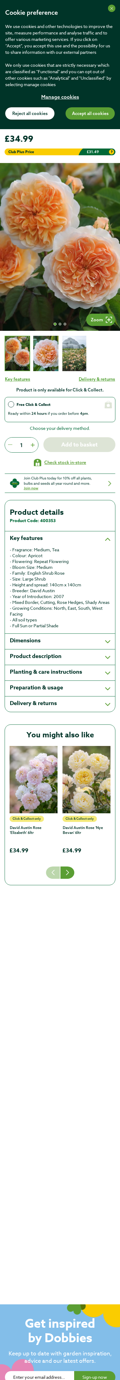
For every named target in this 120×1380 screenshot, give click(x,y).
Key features (17, 379)
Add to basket (79, 445)
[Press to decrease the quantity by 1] (10, 445)
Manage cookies (60, 97)
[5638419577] (34, 779)
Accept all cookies (90, 114)
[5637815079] (86, 779)
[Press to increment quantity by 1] (32, 445)
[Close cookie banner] (111, 8)
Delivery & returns (97, 379)
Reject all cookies (30, 114)
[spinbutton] (21, 445)
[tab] (17, 353)
